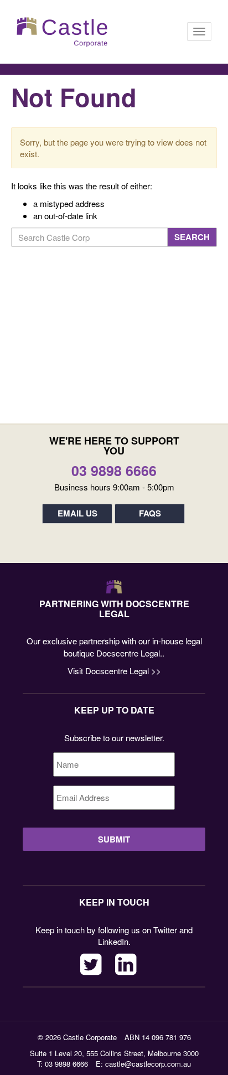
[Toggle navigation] (199, 31)
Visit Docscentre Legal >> (114, 670)
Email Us (77, 513)
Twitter (91, 964)
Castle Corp (62, 32)
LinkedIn (126, 964)
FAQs (150, 513)
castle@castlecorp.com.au (148, 1063)
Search (192, 237)
